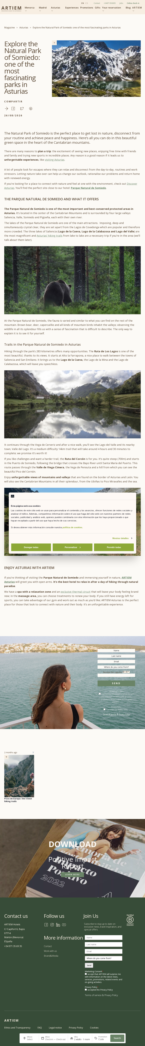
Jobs (121, 3)
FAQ (40, 1027)
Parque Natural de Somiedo (88, 188)
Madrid (43, 7)
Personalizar (71, 547)
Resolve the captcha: (113, 672)
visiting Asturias (54, 159)
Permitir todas (114, 547)
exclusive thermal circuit (75, 591)
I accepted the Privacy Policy (117, 709)
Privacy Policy (116, 707)
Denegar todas (31, 547)
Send (116, 683)
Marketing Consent (94, 971)
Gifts (97, 7)
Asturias (55, 7)
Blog (128, 7)
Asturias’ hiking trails (49, 235)
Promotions (86, 7)
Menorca (29, 7)
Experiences (72, 7)
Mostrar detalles (120, 538)
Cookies (94, 1027)
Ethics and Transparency (17, 1027)
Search (117, 1038)
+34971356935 (110, 3)
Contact (97, 3)
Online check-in (133, 3)
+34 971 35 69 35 (13, 946)
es (87, 3)
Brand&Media (51, 955)
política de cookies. (72, 527)
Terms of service (109, 714)
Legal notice (55, 1027)
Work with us (50, 951)
